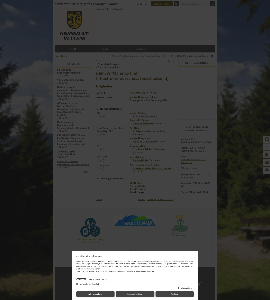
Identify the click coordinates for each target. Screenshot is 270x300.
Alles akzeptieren (95, 294)
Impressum (81, 279)
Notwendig (84, 284)
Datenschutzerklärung (97, 279)
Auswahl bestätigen (135, 294)
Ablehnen (174, 294)
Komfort (95, 284)
